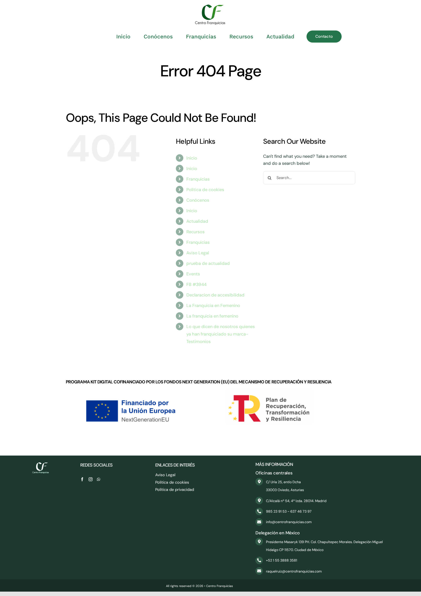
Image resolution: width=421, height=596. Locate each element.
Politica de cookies (205, 189)
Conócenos (197, 200)
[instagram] (91, 479)
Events (193, 274)
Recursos (195, 232)
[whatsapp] (98, 479)
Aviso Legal (197, 253)
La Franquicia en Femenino (213, 305)
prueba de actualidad (208, 263)
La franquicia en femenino (212, 316)
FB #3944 (196, 284)
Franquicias (198, 179)
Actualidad (197, 221)
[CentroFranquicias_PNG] (210, 6)
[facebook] (82, 479)
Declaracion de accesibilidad (215, 295)
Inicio (191, 158)
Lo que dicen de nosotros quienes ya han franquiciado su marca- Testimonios (220, 334)
